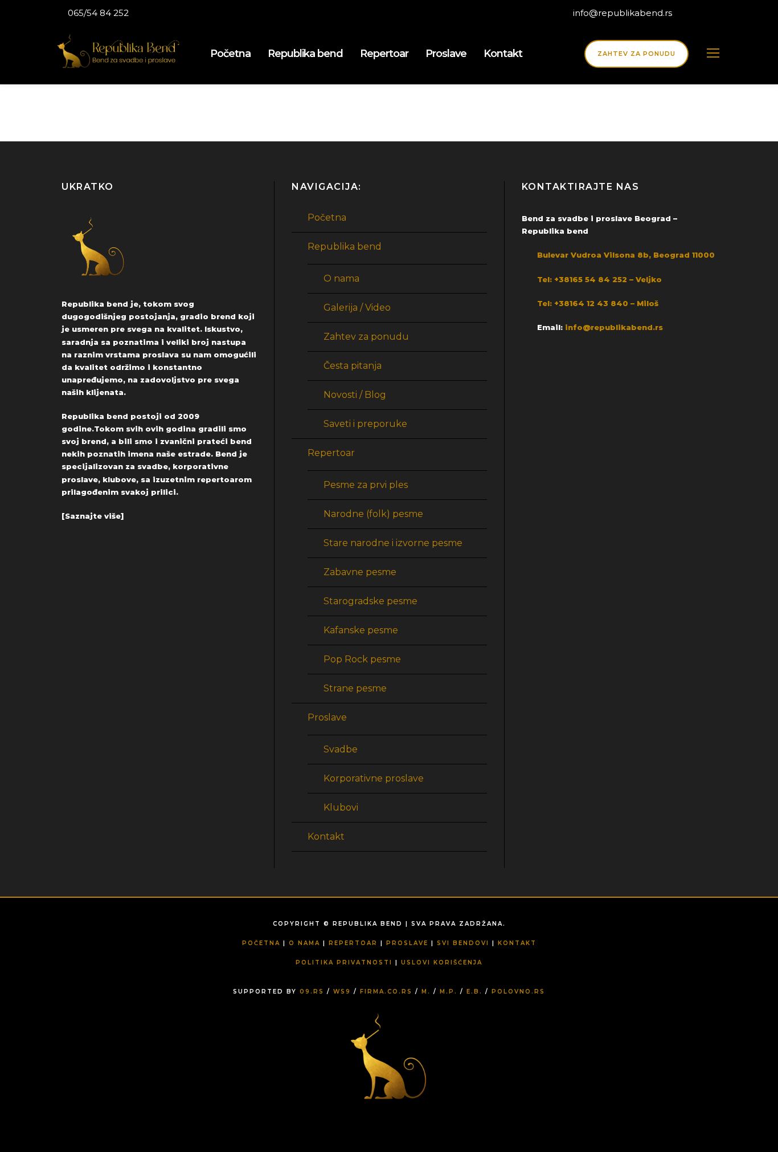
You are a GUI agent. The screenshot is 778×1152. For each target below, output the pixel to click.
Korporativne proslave (374, 778)
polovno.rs (518, 991)
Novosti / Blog (355, 394)
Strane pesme (355, 688)
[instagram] (718, 12)
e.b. (474, 991)
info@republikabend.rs (623, 12)
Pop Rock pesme (362, 659)
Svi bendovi (463, 943)
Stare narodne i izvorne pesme (393, 543)
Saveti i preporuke (365, 423)
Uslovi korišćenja (441, 962)
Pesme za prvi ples (366, 484)
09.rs (312, 991)
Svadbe (341, 749)
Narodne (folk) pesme (373, 513)
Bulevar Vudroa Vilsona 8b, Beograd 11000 (626, 254)
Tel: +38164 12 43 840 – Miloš (597, 303)
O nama (341, 278)
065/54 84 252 (98, 12)
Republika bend (305, 53)
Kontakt (503, 53)
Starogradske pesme (370, 601)
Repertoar (384, 53)
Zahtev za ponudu (636, 54)
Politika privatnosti (344, 962)
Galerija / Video (357, 307)
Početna (230, 53)
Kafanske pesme (361, 630)
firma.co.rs (386, 991)
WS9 (342, 991)
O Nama (304, 943)
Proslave (445, 53)
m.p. (448, 991)
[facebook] (697, 12)
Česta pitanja (353, 365)
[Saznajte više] (93, 515)
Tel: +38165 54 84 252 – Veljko (599, 279)
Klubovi (341, 807)
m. (426, 991)
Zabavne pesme (360, 572)
